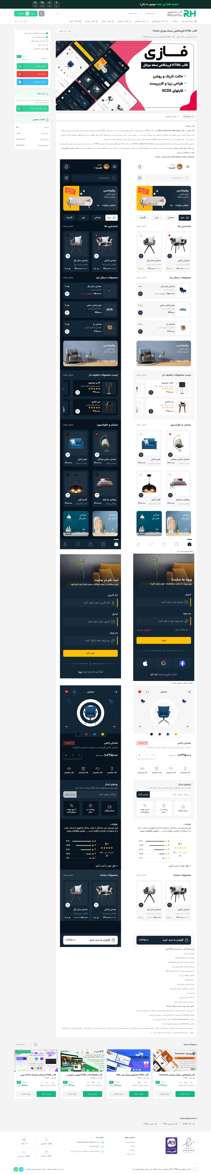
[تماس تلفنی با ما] (16, 1169)
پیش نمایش (164, 1094)
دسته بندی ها (187, 21)
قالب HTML (104, 130)
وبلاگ (175, 21)
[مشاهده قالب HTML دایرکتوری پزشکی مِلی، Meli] (128, 1060)
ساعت (49, 6)
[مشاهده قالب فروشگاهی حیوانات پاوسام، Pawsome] (175, 1060)
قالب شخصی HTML (170, 1124)
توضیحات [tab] (187, 116)
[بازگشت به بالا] (195, 1169)
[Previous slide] (35, 1044)
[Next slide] (31, 1044)
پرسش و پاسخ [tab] (171, 116)
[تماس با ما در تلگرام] (21, 1169)
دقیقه (42, 6)
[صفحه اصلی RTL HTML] (181, 13)
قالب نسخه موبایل (182, 1010)
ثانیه (35, 6)
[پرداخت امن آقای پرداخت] (171, 1145)
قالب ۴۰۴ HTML (189, 1124)
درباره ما (132, 1150)
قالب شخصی (140, 21)
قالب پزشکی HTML (150, 1124)
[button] (32, 66)
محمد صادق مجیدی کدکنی (36, 1169)
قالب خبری (73, 21)
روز (56, 6)
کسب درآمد (18, 21)
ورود (32, 13)
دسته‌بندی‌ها (130, 1142)
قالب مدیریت (122, 21)
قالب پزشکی (89, 21)
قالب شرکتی (106, 21)
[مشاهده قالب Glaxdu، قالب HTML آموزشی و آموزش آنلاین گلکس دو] (82, 1060)
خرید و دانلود (185, 1094)
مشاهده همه (20, 1044)
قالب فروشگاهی (158, 21)
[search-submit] (57, 13)
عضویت (21, 13)
